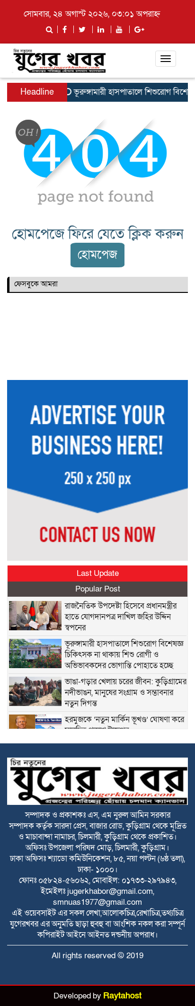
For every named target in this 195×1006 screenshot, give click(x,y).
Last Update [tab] (98, 573)
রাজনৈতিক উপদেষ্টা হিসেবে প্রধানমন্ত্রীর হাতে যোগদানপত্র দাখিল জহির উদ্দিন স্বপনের (121, 616)
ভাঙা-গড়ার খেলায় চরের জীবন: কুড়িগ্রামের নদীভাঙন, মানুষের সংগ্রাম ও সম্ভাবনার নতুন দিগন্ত (125, 692)
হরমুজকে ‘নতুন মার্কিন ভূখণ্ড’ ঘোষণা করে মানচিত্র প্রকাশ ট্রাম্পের (124, 725)
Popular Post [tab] (97, 588)
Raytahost (122, 995)
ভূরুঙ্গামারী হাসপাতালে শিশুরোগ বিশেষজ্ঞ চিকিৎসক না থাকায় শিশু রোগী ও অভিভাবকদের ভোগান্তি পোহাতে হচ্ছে (124, 654)
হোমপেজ (97, 255)
